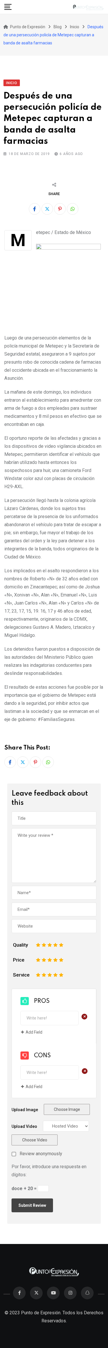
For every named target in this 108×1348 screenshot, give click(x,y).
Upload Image (25, 1109)
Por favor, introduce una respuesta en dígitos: (49, 1170)
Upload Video (24, 1126)
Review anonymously (41, 1153)
